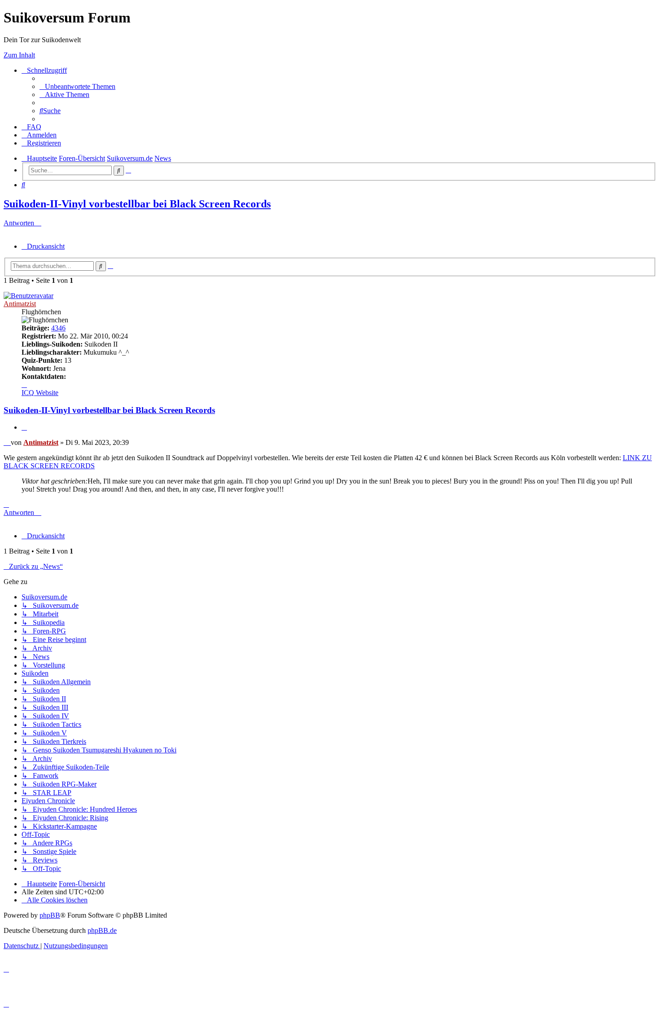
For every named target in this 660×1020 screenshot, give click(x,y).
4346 (58, 328)
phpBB (50, 915)
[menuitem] (77, 86)
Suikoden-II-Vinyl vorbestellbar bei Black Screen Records (137, 204)
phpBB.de (102, 930)
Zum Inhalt (19, 55)
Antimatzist (20, 304)
